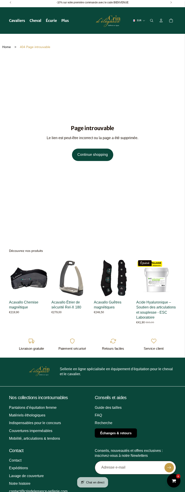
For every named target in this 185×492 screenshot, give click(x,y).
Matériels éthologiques (27, 415)
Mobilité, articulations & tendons (34, 438)
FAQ (98, 415)
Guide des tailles (108, 407)
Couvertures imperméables (30, 431)
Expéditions (18, 468)
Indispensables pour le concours (35, 423)
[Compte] (161, 20)
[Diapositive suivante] (44, 278)
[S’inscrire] (169, 467)
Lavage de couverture (26, 476)
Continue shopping (92, 154)
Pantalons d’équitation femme (33, 407)
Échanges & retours (116, 433)
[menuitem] (65, 20)
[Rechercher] (152, 20)
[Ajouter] (84, 291)
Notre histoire (19, 483)
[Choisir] (42, 291)
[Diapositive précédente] (14, 278)
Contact (15, 460)
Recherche (103, 423)
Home (6, 47)
